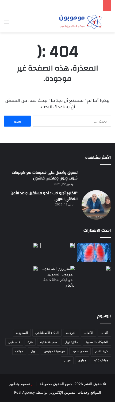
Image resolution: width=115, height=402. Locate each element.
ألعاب (104, 333)
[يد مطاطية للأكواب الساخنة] (21, 253)
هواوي (82, 360)
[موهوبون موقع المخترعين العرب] (80, 22)
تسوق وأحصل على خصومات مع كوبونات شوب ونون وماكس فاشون (45, 175)
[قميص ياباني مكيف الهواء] (94, 279)
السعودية (22, 333)
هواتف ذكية (101, 360)
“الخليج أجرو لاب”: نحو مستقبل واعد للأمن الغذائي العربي (44, 196)
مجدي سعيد (80, 351)
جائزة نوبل (71, 342)
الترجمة (71, 333)
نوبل (33, 351)
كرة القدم (101, 351)
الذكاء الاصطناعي (47, 333)
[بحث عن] (108, 24)
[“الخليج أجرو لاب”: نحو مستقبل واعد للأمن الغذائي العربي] (96, 205)
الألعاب (88, 333)
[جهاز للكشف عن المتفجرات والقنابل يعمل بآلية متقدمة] (57, 253)
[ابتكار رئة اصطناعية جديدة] (94, 252)
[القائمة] (6, 24)
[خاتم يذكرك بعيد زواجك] (57, 277)
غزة (30, 342)
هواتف (19, 351)
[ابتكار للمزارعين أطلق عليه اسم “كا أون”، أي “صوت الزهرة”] (21, 284)
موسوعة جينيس (54, 351)
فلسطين (14, 342)
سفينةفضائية (48, 342)
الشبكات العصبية (97, 342)
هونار (67, 360)
